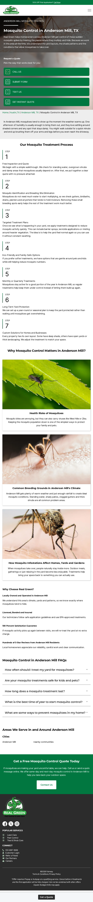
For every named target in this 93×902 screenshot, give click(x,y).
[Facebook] (4, 823)
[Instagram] (17, 823)
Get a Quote (46, 897)
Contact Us (46, 784)
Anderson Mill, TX (30, 112)
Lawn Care (12, 835)
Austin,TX (14, 112)
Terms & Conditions (40, 874)
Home (5, 112)
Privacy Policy (55, 874)
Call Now (57, 2)
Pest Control (12, 837)
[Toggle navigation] (89, 10)
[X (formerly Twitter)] (10, 823)
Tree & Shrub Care (15, 840)
